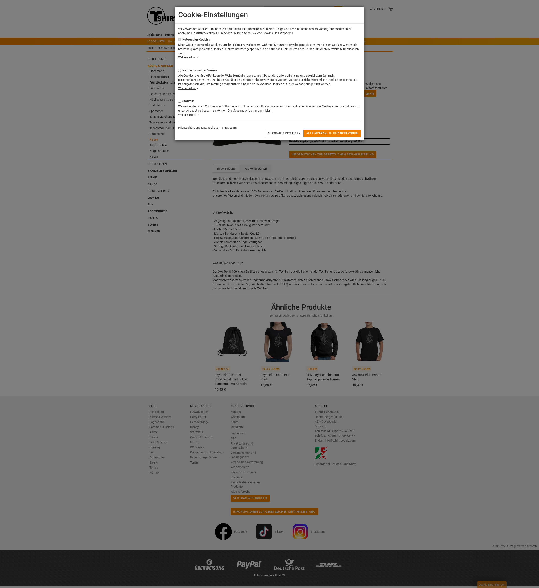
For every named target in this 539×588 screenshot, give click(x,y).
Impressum (229, 127)
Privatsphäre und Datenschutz (198, 127)
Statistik (188, 101)
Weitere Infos (187, 57)
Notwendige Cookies (196, 39)
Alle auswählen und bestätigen (332, 133)
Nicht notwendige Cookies (199, 70)
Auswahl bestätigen (284, 133)
